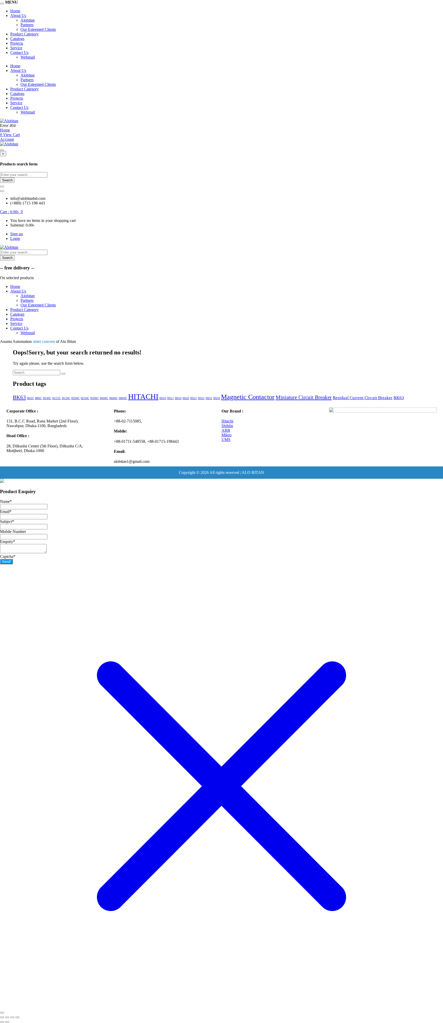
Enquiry (7, 541)
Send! (6, 562)
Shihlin (227, 426)
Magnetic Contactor (248, 397)
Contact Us (19, 52)
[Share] (12, 1017)
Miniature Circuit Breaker (304, 397)
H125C (56, 398)
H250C (85, 398)
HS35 (209, 398)
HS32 (201, 398)
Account (7, 139)
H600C (113, 398)
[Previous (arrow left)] (2, 1022)
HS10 (162, 398)
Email (6, 511)
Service (16, 48)
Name (6, 501)
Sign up (16, 234)
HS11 (170, 398)
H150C (66, 398)
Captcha (7, 556)
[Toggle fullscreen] (7, 1017)
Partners (27, 25)
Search (7, 180)
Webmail (28, 57)
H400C (104, 398)
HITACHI (143, 396)
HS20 (186, 398)
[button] (11, 212)
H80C (38, 398)
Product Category (24, 34)
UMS (226, 439)
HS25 (193, 398)
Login (15, 238)
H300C (94, 398)
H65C (30, 398)
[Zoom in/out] (2, 1017)
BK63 (19, 397)
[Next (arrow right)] (7, 1022)
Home (15, 11)
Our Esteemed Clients (38, 29)
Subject (7, 521)
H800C (123, 398)
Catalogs (17, 38)
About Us (18, 15)
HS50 (216, 398)
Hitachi (227, 421)
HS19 (178, 398)
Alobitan (28, 20)
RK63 (399, 397)
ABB (226, 430)
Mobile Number (13, 531)
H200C (75, 398)
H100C (47, 398)
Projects (16, 43)
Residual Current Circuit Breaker (362, 397)
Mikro (226, 435)
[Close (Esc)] (17, 1017)
